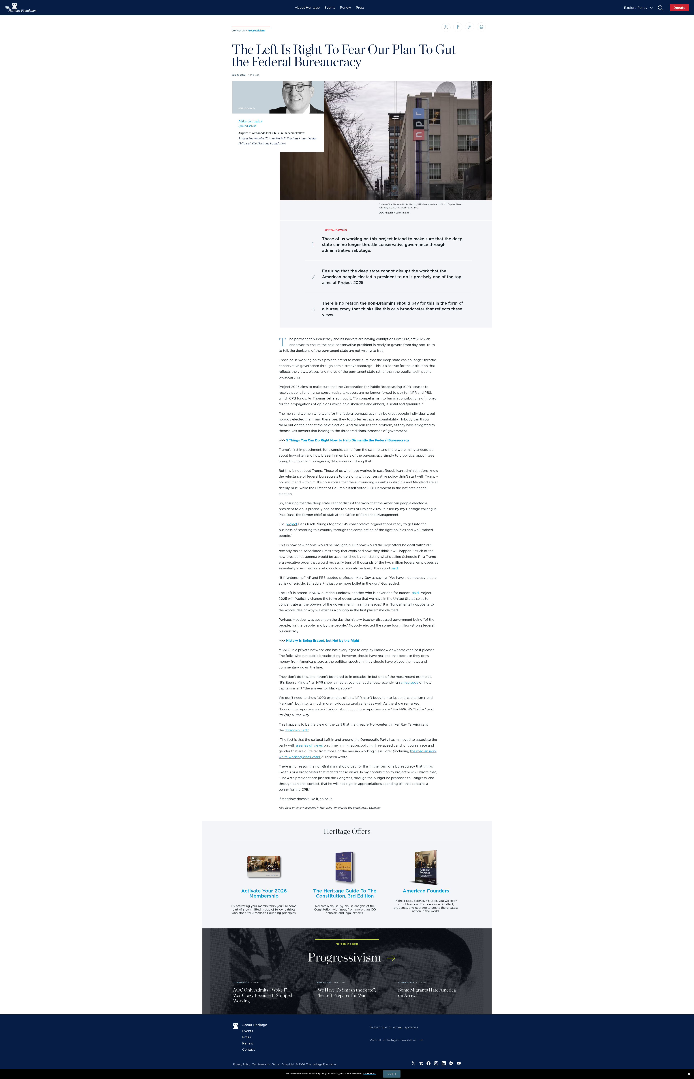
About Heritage (307, 7)
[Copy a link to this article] (469, 26)
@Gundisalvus (247, 126)
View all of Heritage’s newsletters (393, 1040)
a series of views (309, 745)
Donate (679, 8)
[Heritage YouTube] (459, 1063)
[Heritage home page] (236, 1025)
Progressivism (255, 30)
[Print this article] (481, 26)
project (291, 524)
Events (329, 7)
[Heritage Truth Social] (421, 1063)
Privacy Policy (241, 1064)
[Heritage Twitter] (413, 1063)
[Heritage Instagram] (436, 1063)
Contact (248, 1049)
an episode (409, 682)
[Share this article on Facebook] (457, 26)
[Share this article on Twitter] (446, 27)
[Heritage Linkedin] (444, 1063)
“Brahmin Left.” (297, 730)
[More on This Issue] (391, 956)
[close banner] (689, 1074)
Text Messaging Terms (265, 1064)
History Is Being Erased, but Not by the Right (322, 640)
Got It (391, 1073)
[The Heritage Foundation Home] (21, 7)
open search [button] (660, 7)
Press (360, 7)
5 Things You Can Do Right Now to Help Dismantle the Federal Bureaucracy (347, 440)
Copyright (288, 1064)
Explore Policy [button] (635, 8)
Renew (345, 7)
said (394, 568)
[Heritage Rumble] (451, 1063)
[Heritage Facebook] (428, 1063)
